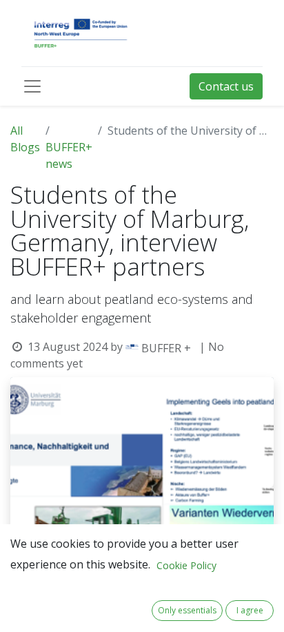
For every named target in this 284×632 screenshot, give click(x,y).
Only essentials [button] (187, 610)
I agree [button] (249, 610)
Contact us (226, 86)
